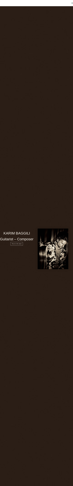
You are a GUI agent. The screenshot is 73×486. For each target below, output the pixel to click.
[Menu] (72, 3)
